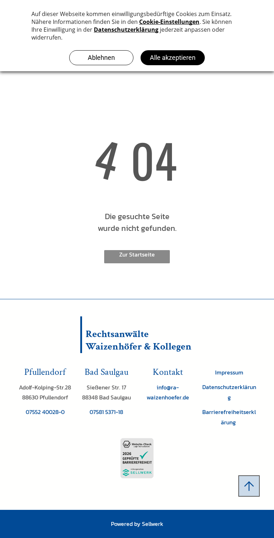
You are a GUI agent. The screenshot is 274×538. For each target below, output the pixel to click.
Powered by (126, 523)
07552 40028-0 (45, 412)
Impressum (229, 372)
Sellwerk (152, 523)
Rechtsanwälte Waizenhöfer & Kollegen (139, 340)
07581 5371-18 (106, 412)
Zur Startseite (137, 254)
